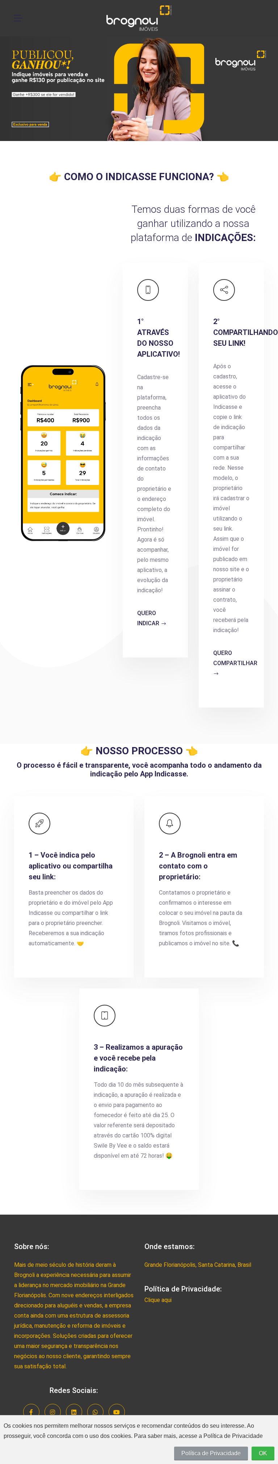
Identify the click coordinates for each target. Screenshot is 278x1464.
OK (263, 1453)
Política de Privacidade (211, 1453)
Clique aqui (158, 1300)
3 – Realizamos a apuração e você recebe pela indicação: (138, 1058)
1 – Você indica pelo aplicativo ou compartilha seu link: (71, 866)
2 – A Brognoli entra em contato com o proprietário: (198, 866)
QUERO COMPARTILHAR (235, 658)
